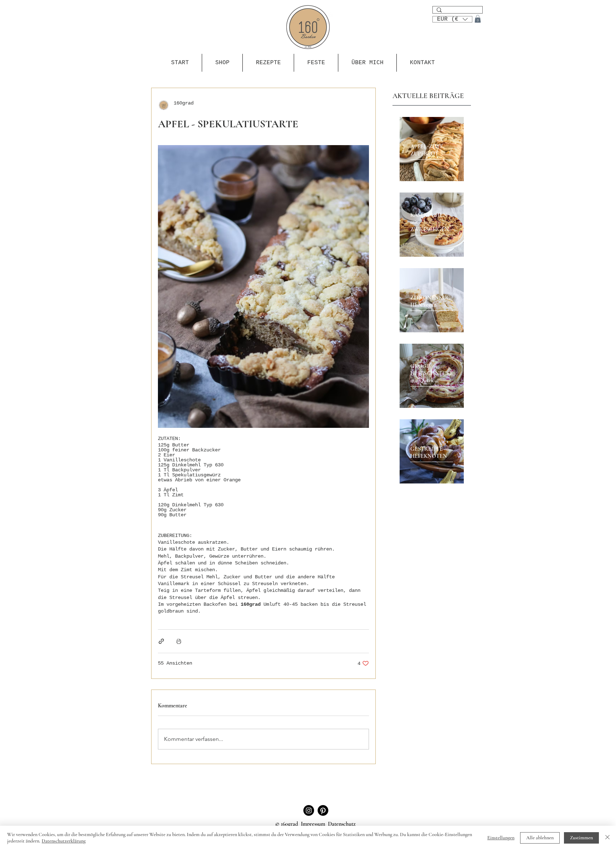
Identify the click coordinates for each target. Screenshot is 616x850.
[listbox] (452, 19)
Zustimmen (581, 838)
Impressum (313, 824)
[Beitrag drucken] (178, 641)
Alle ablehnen (540, 838)
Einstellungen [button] (500, 838)
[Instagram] (308, 810)
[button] (452, 18)
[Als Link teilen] (161, 641)
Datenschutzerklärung (64, 841)
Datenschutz (342, 824)
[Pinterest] (323, 810)
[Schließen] (607, 837)
